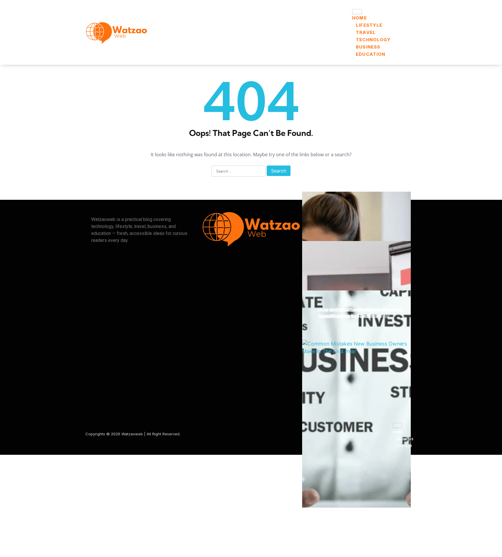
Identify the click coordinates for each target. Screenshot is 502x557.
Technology (373, 39)
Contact (404, 446)
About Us (404, 439)
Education (370, 54)
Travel (366, 32)
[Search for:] (238, 171)
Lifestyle (369, 25)
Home (359, 18)
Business (368, 47)
